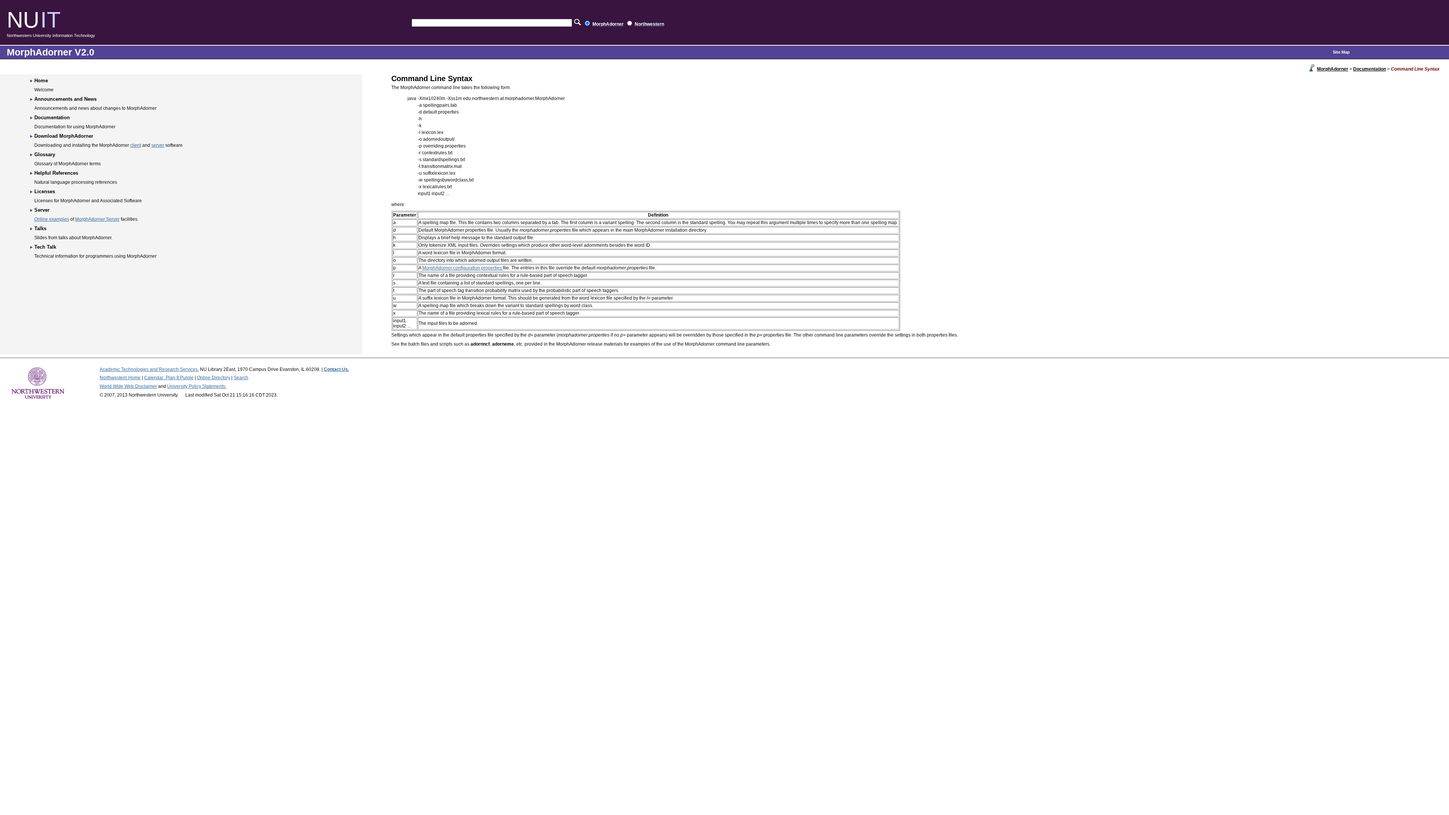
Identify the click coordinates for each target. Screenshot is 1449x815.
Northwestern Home (120, 377)
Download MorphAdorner (63, 136)
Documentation (1369, 69)
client (135, 145)
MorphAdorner (1332, 69)
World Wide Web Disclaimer (128, 386)
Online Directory (213, 377)
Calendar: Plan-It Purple (169, 377)
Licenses (44, 191)
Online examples (51, 219)
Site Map (1341, 52)
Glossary (44, 154)
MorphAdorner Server (97, 219)
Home (41, 80)
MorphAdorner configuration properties (462, 268)
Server (41, 210)
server (157, 145)
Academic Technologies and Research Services (149, 369)
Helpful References (56, 173)
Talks (40, 228)
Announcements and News (65, 99)
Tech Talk (45, 247)
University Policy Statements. (196, 386)
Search (241, 377)
